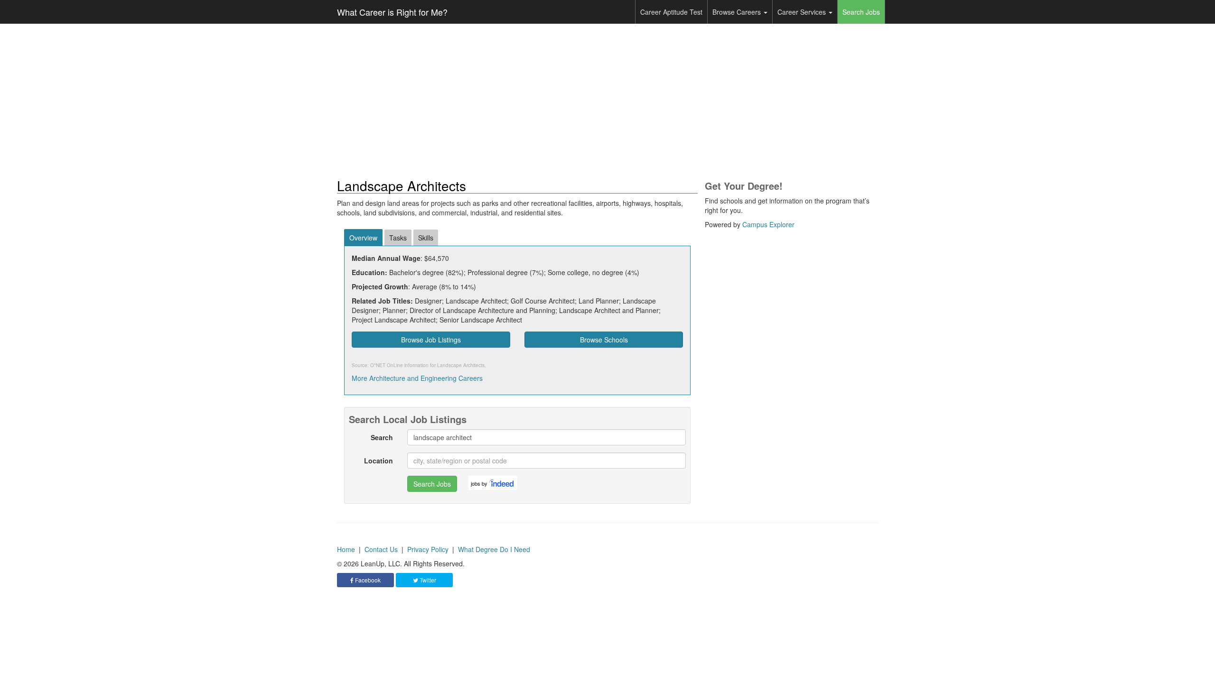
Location (378, 460)
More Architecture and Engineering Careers (417, 378)
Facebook (367, 580)
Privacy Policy (428, 549)
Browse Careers (737, 12)
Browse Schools (604, 339)
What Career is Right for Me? (392, 12)
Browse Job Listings (431, 339)
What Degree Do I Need (494, 549)
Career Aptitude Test (671, 12)
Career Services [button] (802, 12)
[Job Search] (502, 483)
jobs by (479, 483)
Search (382, 437)
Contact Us (381, 549)
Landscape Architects (461, 365)
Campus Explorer (768, 224)
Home (346, 549)
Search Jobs (861, 12)
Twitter (427, 580)
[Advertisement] (607, 101)
